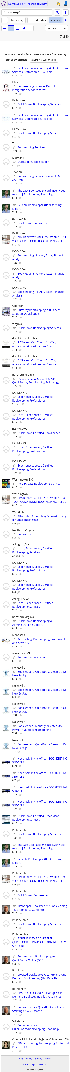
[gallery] (24, 28)
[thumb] (11, 28)
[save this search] (65, 12)
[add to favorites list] (14, 68)
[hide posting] (21, 75)
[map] (30, 28)
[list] (4, 28)
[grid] (17, 28)
